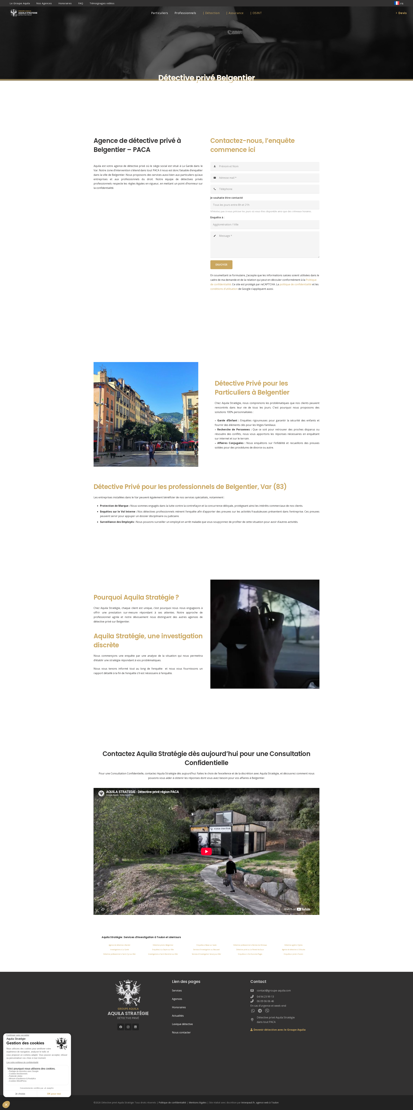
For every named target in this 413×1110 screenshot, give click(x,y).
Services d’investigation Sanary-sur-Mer (206, 954)
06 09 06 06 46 (265, 1001)
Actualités (178, 1015)
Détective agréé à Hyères (293, 945)
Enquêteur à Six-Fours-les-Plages (250, 954)
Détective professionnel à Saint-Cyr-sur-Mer (119, 954)
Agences (177, 999)
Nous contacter (181, 1032)
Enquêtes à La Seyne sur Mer (163, 949)
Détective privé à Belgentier (163, 945)
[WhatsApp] (253, 1011)
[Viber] (267, 1011)
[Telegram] (260, 1011)
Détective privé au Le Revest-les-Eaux (250, 949)
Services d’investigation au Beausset (206, 949)
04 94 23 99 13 (265, 996)
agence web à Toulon (267, 1102)
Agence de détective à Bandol (119, 945)
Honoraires (179, 1007)
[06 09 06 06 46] (253, 1001)
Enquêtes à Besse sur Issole (206, 945)
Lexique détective (182, 1024)
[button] (32, 3)
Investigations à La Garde (119, 949)
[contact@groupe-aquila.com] (253, 990)
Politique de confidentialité (172, 1102)
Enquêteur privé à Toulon (293, 954)
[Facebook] (120, 1027)
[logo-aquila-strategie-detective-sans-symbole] (23, 13)
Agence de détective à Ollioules (293, 949)
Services (177, 990)
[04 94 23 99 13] (253, 996)
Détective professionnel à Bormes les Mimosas (250, 945)
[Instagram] (128, 1027)
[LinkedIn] (135, 1027)
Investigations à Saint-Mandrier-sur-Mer (163, 954)
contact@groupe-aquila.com (274, 990)
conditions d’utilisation (224, 289)
